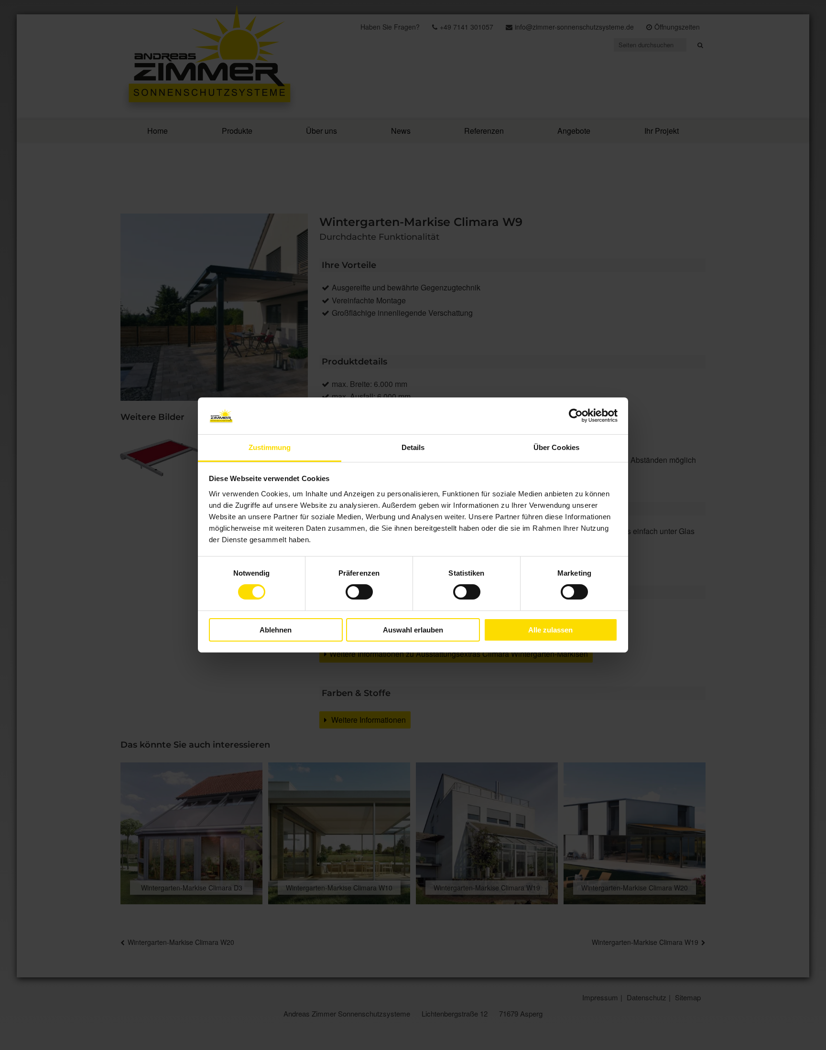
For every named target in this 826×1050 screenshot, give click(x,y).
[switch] (359, 592)
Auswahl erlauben (413, 630)
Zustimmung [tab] (270, 447)
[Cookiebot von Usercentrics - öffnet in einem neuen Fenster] (576, 415)
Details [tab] (413, 447)
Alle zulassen (550, 630)
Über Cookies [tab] (556, 447)
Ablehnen (276, 630)
